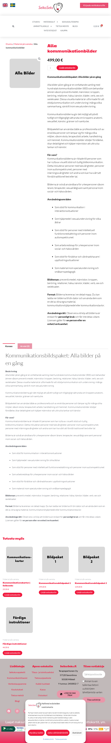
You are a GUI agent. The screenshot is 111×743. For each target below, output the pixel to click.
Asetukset (77, 732)
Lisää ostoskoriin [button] (12, 594)
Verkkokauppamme (17, 683)
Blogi (75, 26)
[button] (13, 26)
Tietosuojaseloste (61, 739)
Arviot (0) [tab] (25, 346)
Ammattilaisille (41, 26)
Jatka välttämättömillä (58, 732)
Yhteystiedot (50, 30)
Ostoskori (42, 695)
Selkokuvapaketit (17, 672)
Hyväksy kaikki (36, 732)
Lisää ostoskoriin (67, 67)
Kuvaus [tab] (8, 346)
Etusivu (36, 22)
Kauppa (64, 30)
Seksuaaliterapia (70, 22)
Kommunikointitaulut (17, 678)
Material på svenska (23, 44)
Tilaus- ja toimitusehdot (43, 672)
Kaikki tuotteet (43, 683)
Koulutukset (17, 689)
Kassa (42, 689)
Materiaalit (49, 22)
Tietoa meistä (62, 26)
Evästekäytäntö (48, 739)
